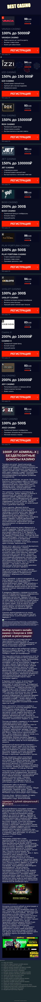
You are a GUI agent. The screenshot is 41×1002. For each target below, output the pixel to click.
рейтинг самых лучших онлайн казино (15, 964)
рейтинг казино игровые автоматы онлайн (17, 967)
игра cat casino (8, 962)
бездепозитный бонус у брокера (13, 970)
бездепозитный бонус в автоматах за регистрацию (20, 986)
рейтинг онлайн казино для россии (14, 969)
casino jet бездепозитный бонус (13, 975)
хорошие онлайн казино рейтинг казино (16, 981)
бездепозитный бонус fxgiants (13, 989)
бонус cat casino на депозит (12, 983)
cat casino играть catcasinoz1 (12, 977)
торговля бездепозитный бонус (13, 988)
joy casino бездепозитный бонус (13, 980)
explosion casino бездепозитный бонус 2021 (17, 985)
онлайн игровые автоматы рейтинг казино (17, 973)
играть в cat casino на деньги (12, 966)
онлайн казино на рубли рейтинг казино (16, 978)
